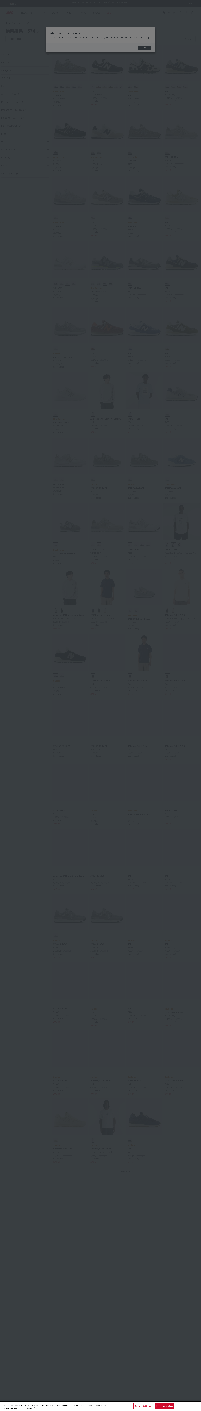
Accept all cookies (164, 1406)
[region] (100, 1406)
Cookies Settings (143, 1406)
